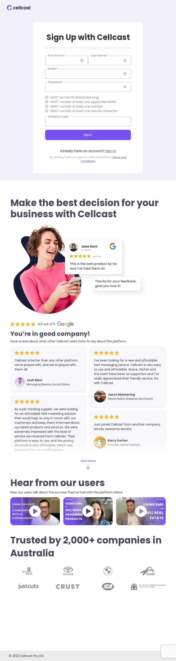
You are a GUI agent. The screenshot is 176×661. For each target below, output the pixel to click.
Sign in (110, 150)
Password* (55, 82)
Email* (52, 68)
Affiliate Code (58, 116)
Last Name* (99, 55)
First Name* (56, 55)
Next (88, 134)
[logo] (19, 7)
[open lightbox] (35, 511)
